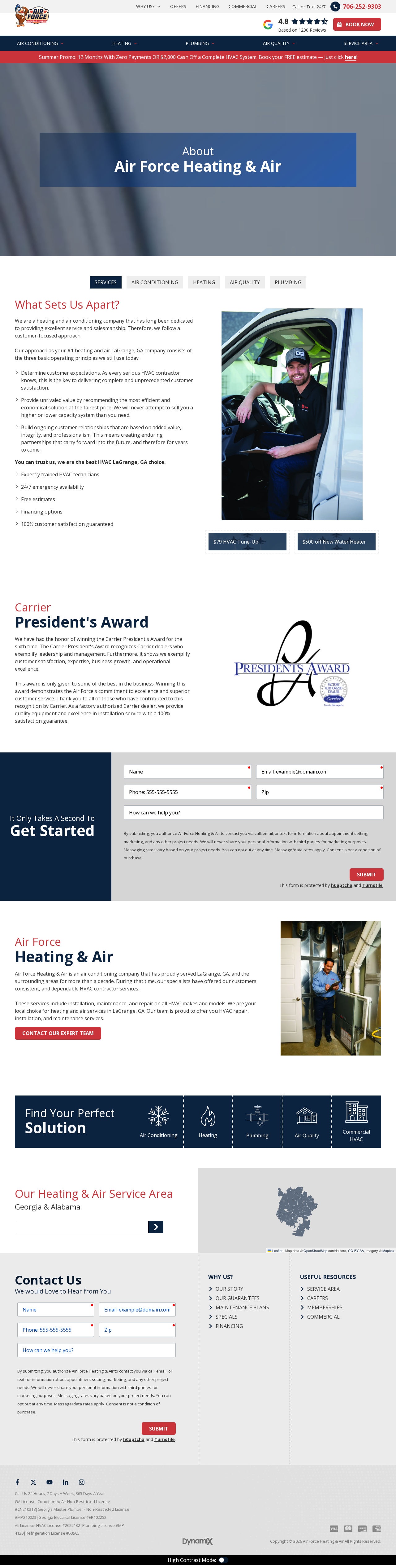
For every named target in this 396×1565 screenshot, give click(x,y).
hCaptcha (341, 885)
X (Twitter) (33, 1482)
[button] (148, 6)
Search (155, 1227)
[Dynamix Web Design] (198, 1541)
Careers (317, 1298)
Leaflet (276, 1250)
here (350, 57)
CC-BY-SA (356, 1250)
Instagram (81, 1482)
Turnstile (372, 885)
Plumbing (288, 282)
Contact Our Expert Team (58, 1033)
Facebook (17, 1482)
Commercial (323, 1316)
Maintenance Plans (242, 1307)
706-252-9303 (362, 6)
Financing (229, 1326)
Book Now (360, 24)
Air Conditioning (154, 282)
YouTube (49, 1482)
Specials (227, 1316)
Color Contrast (223, 1560)
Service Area (323, 1288)
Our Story (229, 1288)
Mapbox (388, 1250)
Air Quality (245, 282)
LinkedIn (65, 1482)
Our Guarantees (238, 1298)
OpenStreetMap (315, 1250)
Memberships (324, 1307)
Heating (204, 282)
